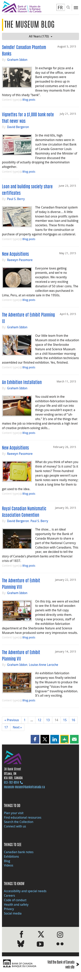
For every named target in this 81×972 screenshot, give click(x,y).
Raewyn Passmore (20, 260)
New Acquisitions (15, 254)
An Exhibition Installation (22, 382)
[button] (35, 739)
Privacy (9, 909)
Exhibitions (11, 856)
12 (39, 720)
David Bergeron (18, 127)
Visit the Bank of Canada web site (63, 965)
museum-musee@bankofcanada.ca (24, 787)
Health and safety (16, 904)
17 (6, 727)
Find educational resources (22, 817)
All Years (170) (39, 36)
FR (60, 7)
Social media (13, 913)
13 (48, 720)
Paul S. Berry (16, 199)
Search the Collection (18, 822)
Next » (17, 727)
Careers (9, 895)
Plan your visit (13, 813)
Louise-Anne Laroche (43, 665)
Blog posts (28, 99)
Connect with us (15, 826)
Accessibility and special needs (25, 891)
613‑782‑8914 (11, 782)
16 (73, 720)
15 (65, 720)
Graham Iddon (17, 59)
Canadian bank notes (18, 852)
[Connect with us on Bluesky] (20, 944)
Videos (8, 865)
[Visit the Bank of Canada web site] (20, 963)
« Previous (12, 720)
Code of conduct (15, 900)
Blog (7, 861)
